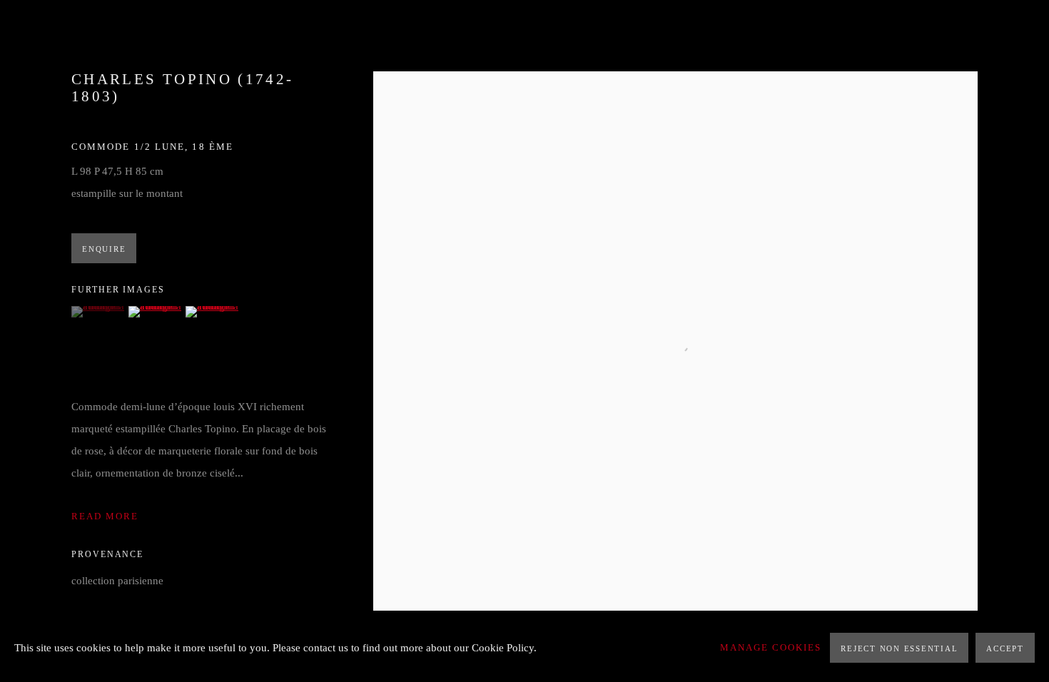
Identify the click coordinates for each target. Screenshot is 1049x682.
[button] (98, 311)
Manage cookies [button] (770, 648)
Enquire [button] (104, 249)
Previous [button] (30, 340)
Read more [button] (104, 516)
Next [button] (1018, 340)
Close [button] (1017, 32)
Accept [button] (1005, 648)
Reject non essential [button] (899, 648)
